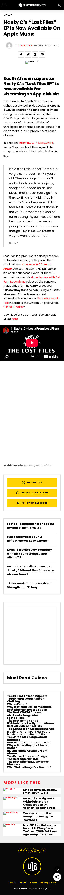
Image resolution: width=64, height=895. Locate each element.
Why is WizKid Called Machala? (29, 707)
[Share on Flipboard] (35, 54)
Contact (22, 882)
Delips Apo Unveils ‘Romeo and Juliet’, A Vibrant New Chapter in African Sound (30, 570)
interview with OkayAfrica (36, 143)
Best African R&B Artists (24, 726)
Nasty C (29, 465)
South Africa (44, 465)
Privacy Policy (48, 882)
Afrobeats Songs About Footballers (24, 716)
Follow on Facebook (34, 503)
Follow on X (34, 482)
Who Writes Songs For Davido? (29, 767)
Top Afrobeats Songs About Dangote (27, 738)
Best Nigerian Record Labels (27, 710)
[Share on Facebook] (21, 54)
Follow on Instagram (34, 492)
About (11, 882)
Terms (33, 882)
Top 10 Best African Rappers (27, 696)
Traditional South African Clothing (26, 700)
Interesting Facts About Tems (28, 742)
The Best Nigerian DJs (22, 759)
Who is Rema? (17, 704)
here (15, 319)
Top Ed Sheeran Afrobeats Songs (30, 729)
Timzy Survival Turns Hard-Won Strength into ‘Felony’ (30, 585)
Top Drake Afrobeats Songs (27, 756)
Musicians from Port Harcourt (28, 732)
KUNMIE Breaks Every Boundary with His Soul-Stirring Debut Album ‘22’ (29, 553)
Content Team (25, 45)
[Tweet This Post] (28, 54)
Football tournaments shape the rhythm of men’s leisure (30, 526)
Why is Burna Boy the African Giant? (28, 746)
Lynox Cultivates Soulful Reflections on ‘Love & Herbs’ (27, 539)
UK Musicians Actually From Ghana (27, 752)
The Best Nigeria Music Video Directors (28, 763)
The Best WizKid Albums (24, 712)
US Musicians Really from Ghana (30, 723)
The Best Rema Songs (22, 721)
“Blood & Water (13, 307)
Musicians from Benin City (26, 734)
